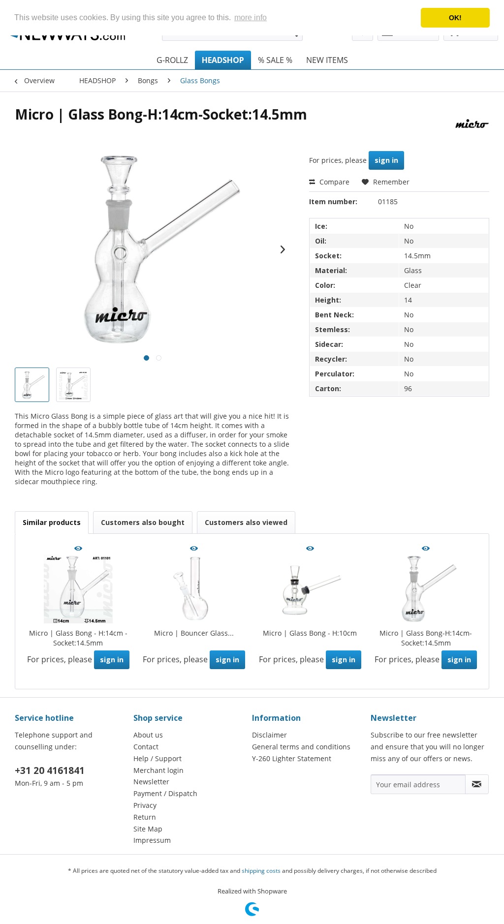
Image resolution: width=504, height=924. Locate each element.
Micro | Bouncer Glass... (194, 633)
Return (144, 817)
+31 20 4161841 (50, 770)
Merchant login (158, 770)
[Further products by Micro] (471, 124)
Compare (333, 181)
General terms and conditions (301, 746)
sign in (386, 160)
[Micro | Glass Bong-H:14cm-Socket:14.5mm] (426, 588)
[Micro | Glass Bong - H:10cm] (310, 588)
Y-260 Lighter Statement (291, 758)
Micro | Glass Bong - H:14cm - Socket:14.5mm (78, 637)
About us (148, 734)
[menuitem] (172, 60)
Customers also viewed (246, 522)
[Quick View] (78, 549)
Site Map (147, 828)
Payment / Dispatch (165, 793)
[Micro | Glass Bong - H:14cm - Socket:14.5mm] (78, 588)
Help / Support (157, 758)
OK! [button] (455, 18)
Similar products (52, 522)
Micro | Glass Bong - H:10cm (310, 633)
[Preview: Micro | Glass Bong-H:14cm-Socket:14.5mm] (32, 385)
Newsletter (151, 781)
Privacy (145, 805)
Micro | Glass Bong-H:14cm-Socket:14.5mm (425, 637)
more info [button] (250, 17)
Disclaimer (269, 734)
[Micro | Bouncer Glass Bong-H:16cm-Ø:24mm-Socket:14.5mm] (194, 588)
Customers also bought (143, 522)
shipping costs (261, 870)
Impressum (152, 840)
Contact (145, 746)
